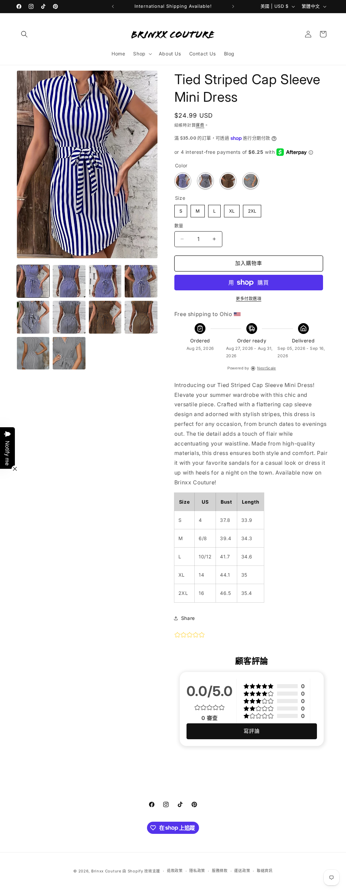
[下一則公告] (233, 6)
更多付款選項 (248, 298)
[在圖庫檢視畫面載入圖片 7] (69, 317)
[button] (24, 34)
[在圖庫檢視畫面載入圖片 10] (141, 317)
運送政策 (242, 870)
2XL (251, 209)
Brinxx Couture (106, 871)
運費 (200, 125)
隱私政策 (197, 870)
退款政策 (175, 870)
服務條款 (220, 870)
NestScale (266, 368)
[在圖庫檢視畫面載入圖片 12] (33, 353)
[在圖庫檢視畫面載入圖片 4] (141, 281)
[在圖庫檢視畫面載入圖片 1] (33, 281)
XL (232, 209)
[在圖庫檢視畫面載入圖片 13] (69, 353)
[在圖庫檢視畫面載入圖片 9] (105, 317)
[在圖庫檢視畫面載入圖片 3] (105, 281)
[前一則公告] (112, 6)
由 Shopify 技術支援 (141, 871)
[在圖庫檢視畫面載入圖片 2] (69, 281)
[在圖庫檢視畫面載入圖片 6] (33, 317)
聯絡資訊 (265, 870)
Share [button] (188, 618)
